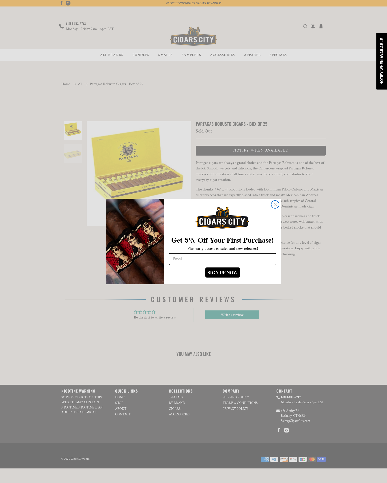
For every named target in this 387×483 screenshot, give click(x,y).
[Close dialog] (275, 204)
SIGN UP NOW (223, 272)
